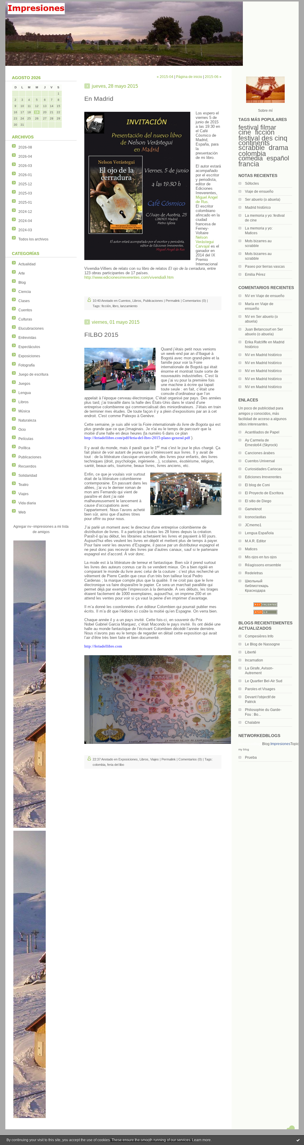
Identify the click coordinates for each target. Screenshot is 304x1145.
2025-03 (25, 193)
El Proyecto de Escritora (264, 493)
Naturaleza (27, 420)
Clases (24, 301)
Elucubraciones (31, 328)
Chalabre (252, 722)
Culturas (25, 319)
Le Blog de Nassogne (262, 644)
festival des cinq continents (262, 140)
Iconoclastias (255, 517)
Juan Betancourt (258, 329)
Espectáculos (29, 347)
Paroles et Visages (260, 689)
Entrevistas (27, 338)
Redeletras (254, 573)
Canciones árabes (260, 453)
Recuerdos (27, 466)
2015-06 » (213, 77)
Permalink (173, 300)
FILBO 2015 (101, 334)
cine (244, 132)
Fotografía (26, 365)
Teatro (23, 485)
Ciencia (24, 292)
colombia (252, 153)
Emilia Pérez (255, 274)
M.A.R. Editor (255, 541)
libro (115, 306)
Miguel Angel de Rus (207, 199)
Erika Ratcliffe (256, 342)
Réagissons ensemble (263, 565)
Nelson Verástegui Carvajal (205, 241)
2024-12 (25, 212)
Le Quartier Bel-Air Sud (263, 681)
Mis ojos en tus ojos (261, 557)
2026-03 (25, 166)
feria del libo (115, 764)
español (278, 158)
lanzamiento (128, 306)
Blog (22, 282)
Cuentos (25, 310)
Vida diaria (27, 503)
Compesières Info (259, 636)
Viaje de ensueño (259, 191)
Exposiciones (29, 356)
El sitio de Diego (258, 501)
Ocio (22, 430)
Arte (21, 273)
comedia (250, 158)
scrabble (251, 148)
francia (248, 164)
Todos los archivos (33, 239)
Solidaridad (27, 475)
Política (24, 448)
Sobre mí (265, 111)
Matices (251, 549)
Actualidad (27, 264)
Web (22, 512)
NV (247, 296)
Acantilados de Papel (262, 432)
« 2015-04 (165, 77)
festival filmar (257, 127)
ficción (265, 132)
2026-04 (25, 156)
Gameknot (253, 509)
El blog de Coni (257, 485)
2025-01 (25, 202)
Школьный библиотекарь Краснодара (256, 586)
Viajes (23, 494)
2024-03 (25, 230)
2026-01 (25, 175)
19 (37, 112)
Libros (23, 402)
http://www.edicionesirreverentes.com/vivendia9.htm (129, 277)
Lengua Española (259, 533)
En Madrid (98, 98)
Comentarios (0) (194, 300)
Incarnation (254, 660)
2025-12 (25, 184)
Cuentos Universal (260, 461)
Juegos (24, 384)
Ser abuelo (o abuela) (262, 199)
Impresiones (280, 744)
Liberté (250, 652)
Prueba (251, 757)
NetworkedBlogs (250, 744)
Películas (25, 439)
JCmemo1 (253, 525)
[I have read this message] (298, 1140)
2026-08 (25, 147)
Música (24, 411)
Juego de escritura (33, 374)
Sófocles (252, 183)
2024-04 (25, 221)
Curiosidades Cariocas (263, 469)
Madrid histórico (258, 207)
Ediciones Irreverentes (263, 477)
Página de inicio (189, 77)
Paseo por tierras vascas (265, 266)
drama (278, 148)
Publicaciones (29, 457)
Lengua (24, 393)
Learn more (201, 1140)
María (249, 304)
